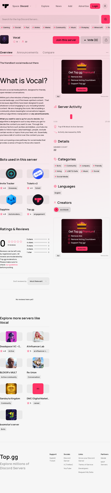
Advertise (84, 6)
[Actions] (107, 52)
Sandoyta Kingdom (10, 398)
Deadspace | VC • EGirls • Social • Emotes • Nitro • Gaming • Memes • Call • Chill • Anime (11, 346)
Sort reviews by (20, 281)
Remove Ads (104, 96)
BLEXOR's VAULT (8, 372)
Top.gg (30, 209)
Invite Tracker (7, 183)
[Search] (105, 19)
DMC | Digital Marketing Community (38, 398)
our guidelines (12, 264)
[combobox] (38, 281)
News (59, 6)
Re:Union (32, 372)
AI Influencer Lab (35, 346)
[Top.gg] (5, 6)
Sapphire (4, 209)
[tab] (6, 52)
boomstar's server (9, 424)
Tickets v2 (32, 183)
